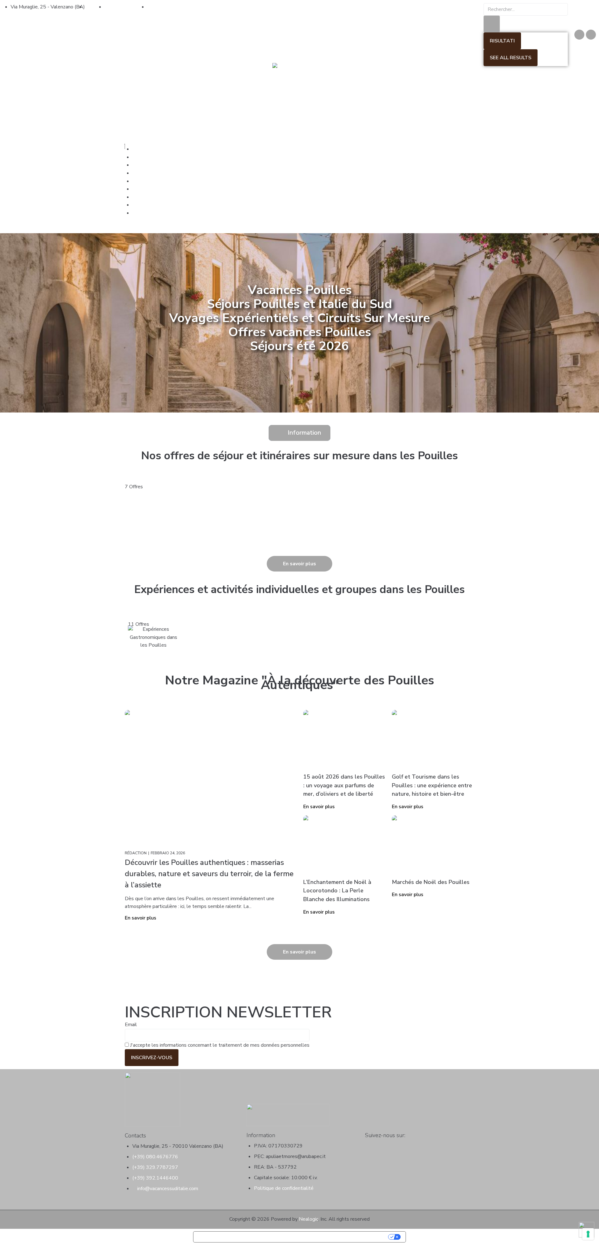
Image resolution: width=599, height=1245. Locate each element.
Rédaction (136, 853)
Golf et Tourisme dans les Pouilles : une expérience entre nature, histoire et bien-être (432, 785)
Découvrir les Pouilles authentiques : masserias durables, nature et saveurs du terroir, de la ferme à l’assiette (209, 873)
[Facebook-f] (369, 1145)
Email (131, 1024)
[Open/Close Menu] (299, 143)
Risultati (502, 40)
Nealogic (308, 1219)
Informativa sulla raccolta (229, 1237)
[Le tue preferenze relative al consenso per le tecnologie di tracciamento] (588, 1234)
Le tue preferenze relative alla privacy (327, 1237)
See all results (510, 57)
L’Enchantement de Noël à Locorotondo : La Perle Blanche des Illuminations (337, 890)
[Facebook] (579, 35)
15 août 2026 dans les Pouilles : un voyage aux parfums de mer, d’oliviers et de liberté (344, 785)
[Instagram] (591, 35)
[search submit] (492, 24)
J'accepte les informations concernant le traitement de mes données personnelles (219, 1045)
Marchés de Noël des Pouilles (431, 882)
